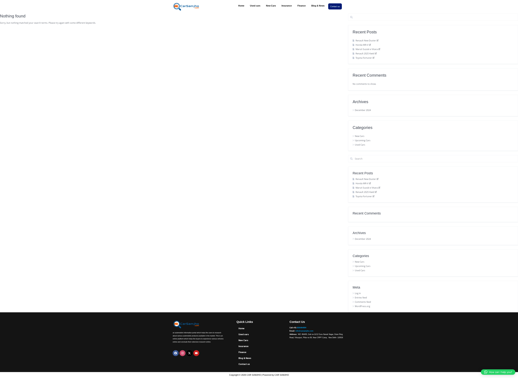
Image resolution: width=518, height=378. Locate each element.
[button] (498, 372)
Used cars (255, 6)
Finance (301, 6)
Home (241, 6)
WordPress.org (362, 306)
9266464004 (301, 328)
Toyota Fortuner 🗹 (365, 57)
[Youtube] (196, 353)
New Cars (271, 6)
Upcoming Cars (362, 140)
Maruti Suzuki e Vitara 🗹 (368, 49)
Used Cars (360, 144)
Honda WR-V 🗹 (363, 44)
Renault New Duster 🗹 (367, 40)
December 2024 (363, 110)
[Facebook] (176, 353)
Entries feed (361, 297)
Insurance (287, 6)
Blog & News (318, 6)
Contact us (335, 6)
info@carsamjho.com (304, 331)
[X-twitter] (189, 353)
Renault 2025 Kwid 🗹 (366, 53)
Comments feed (363, 301)
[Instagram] (182, 353)
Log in (358, 293)
